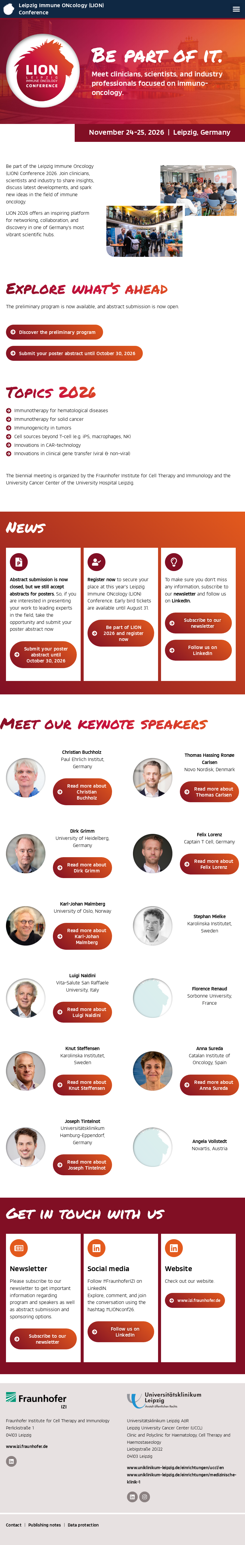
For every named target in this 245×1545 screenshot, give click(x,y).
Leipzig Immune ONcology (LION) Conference (61, 8)
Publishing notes (44, 1525)
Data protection (83, 1525)
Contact (14, 1525)
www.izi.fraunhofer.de (27, 1446)
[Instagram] (144, 1497)
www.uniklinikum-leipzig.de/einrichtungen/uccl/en (175, 1467)
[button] (236, 9)
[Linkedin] (11, 1461)
